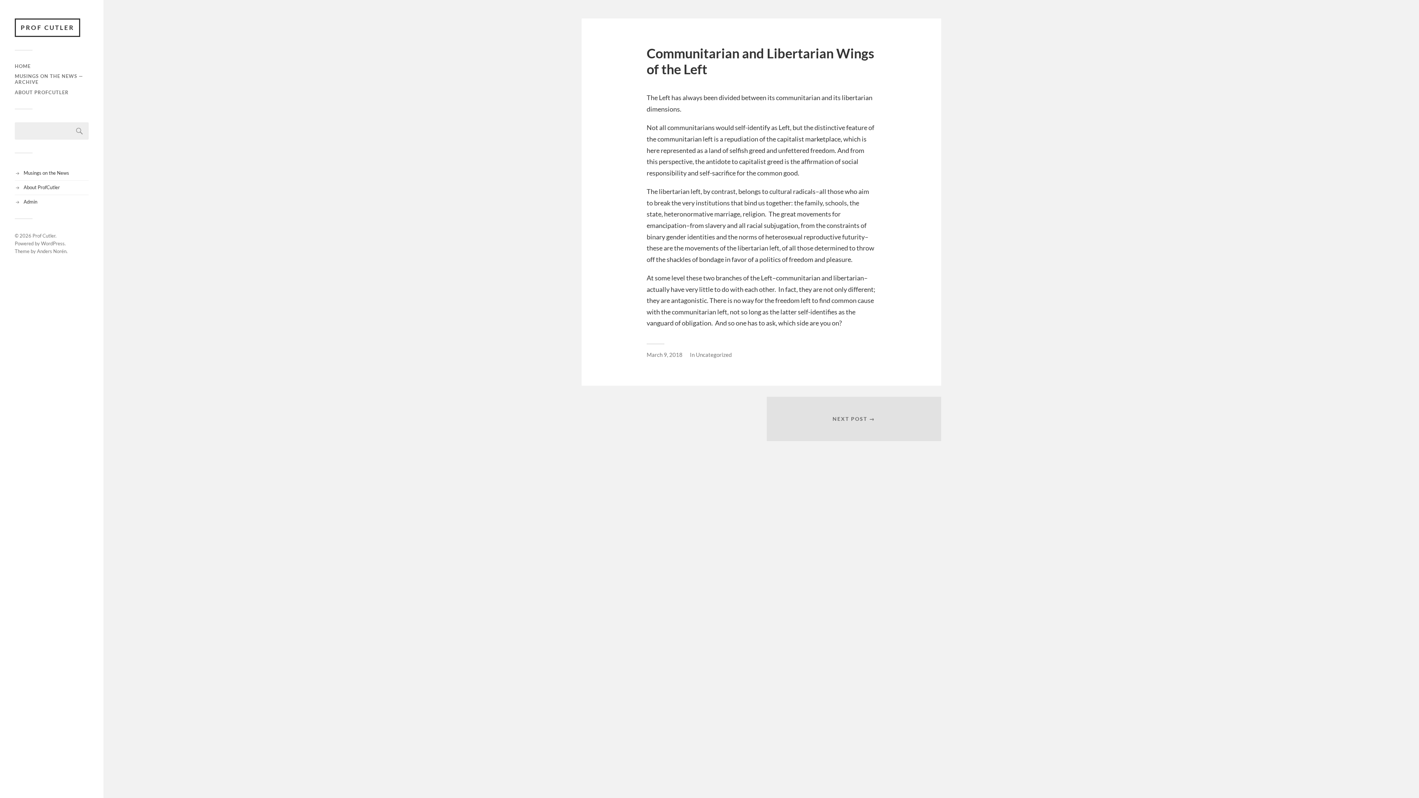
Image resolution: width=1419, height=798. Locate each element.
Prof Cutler (47, 27)
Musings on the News (46, 173)
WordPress (53, 243)
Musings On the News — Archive (49, 79)
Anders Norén (52, 251)
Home (23, 66)
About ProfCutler (42, 92)
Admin (30, 202)
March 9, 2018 (665, 354)
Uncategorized (714, 354)
